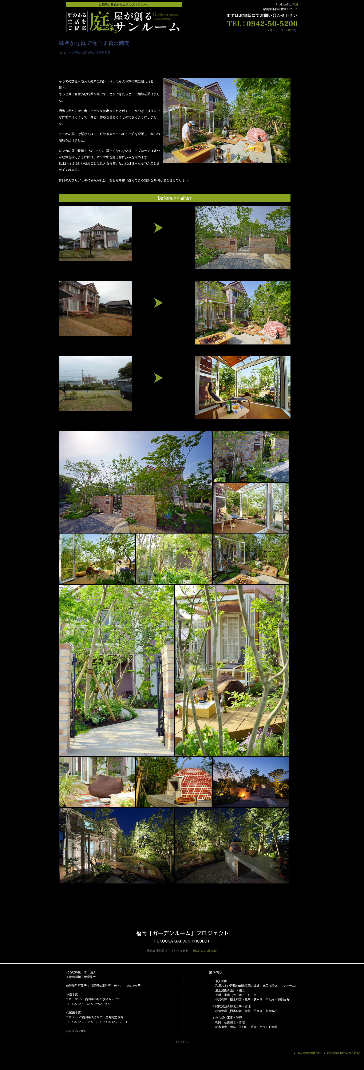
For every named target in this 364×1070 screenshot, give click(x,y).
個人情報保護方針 (309, 1053)
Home (62, 52)
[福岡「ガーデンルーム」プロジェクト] (123, 31)
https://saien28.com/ (204, 950)
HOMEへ (182, 1042)
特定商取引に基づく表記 (343, 1053)
